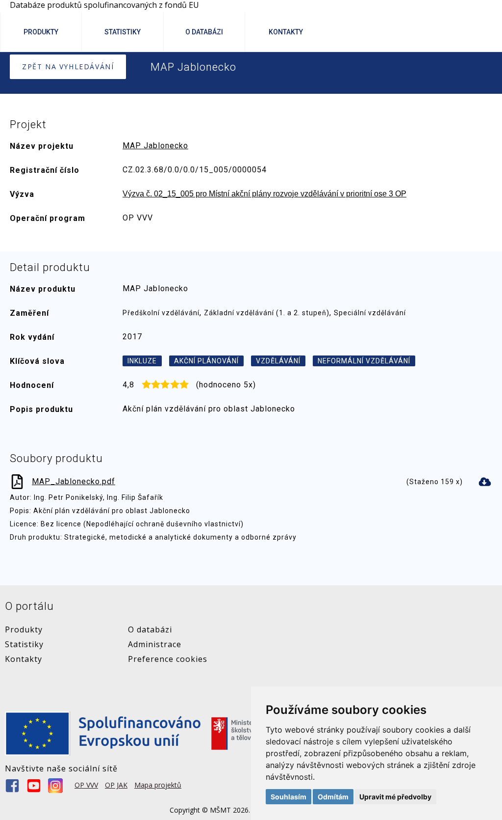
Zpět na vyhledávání (68, 66)
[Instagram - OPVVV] (55, 785)
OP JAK (116, 785)
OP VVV (86, 785)
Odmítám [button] (333, 797)
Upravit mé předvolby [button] (395, 797)
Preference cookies (167, 659)
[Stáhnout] (484, 481)
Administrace (154, 644)
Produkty (41, 32)
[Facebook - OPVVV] (12, 785)
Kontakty (286, 32)
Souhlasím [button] (288, 797)
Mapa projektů (157, 785)
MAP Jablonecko (155, 145)
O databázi (150, 629)
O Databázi (204, 32)
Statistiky (122, 32)
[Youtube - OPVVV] (33, 785)
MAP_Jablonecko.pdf (73, 481)
